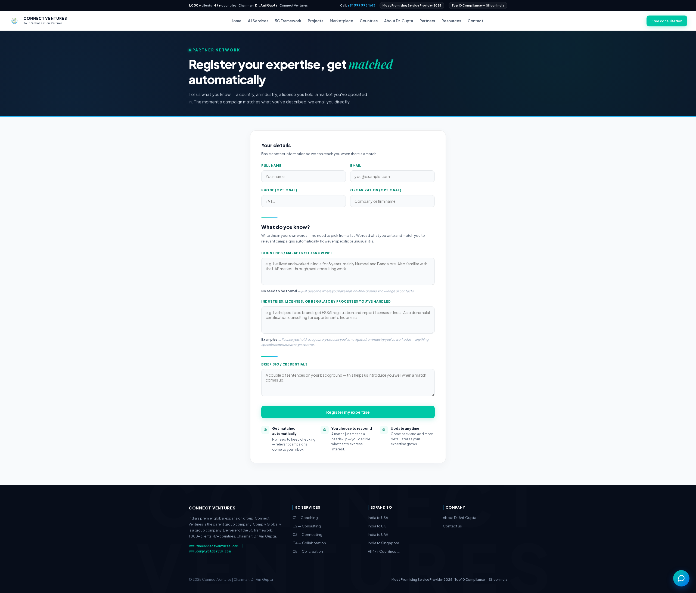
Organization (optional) (375, 190)
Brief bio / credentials (284, 364)
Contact (475, 21)
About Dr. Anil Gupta (459, 517)
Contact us (452, 526)
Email (355, 166)
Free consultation (666, 21)
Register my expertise (348, 412)
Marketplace (341, 21)
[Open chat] (681, 578)
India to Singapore (383, 543)
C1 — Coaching (305, 517)
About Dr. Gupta (398, 21)
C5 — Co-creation (308, 551)
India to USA (378, 517)
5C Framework (288, 21)
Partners (427, 21)
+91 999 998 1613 (361, 5)
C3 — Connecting (307, 534)
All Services (258, 21)
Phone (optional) (279, 190)
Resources (451, 21)
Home (236, 21)
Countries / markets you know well (298, 253)
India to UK (377, 526)
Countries (369, 21)
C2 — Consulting (307, 526)
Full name (271, 166)
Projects (315, 21)
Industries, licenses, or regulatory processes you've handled (326, 301)
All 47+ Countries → (384, 551)
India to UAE (378, 534)
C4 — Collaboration (309, 543)
